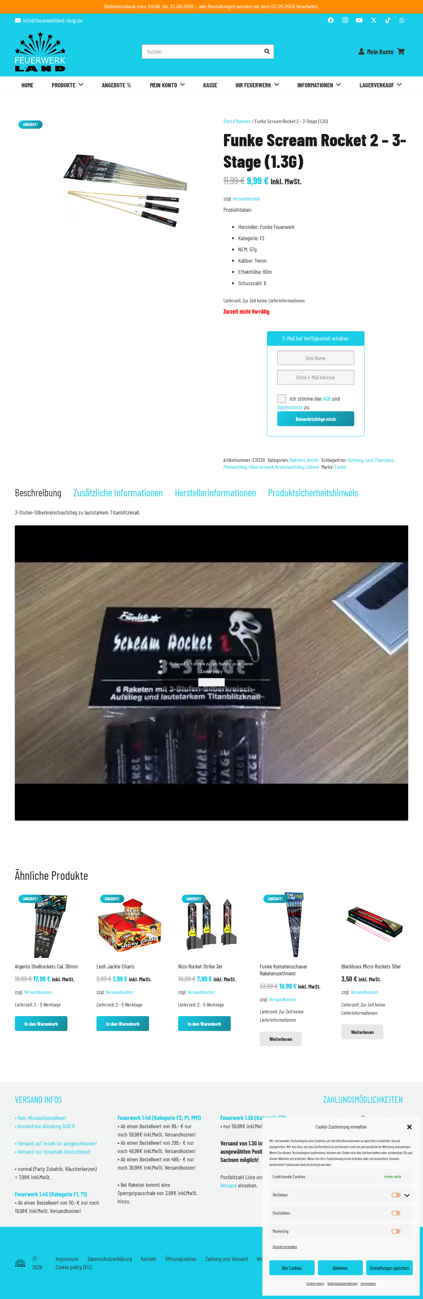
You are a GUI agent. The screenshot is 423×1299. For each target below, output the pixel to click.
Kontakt (148, 1258)
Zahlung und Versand (226, 1258)
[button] (409, 1127)
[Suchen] (267, 51)
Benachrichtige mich (316, 419)
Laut (369, 460)
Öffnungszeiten (180, 1258)
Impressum (368, 1283)
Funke (340, 467)
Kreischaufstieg (289, 467)
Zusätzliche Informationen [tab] (118, 492)
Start (227, 121)
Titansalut (384, 460)
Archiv (313, 460)
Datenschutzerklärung (342, 1283)
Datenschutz (290, 407)
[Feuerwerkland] (40, 51)
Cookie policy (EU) (74, 1267)
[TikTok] (388, 20)
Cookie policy (315, 1283)
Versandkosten (246, 198)
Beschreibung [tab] (38, 492)
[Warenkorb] (401, 51)
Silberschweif (261, 467)
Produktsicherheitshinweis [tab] (313, 492)
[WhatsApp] (402, 20)
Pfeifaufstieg (235, 467)
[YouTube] (359, 20)
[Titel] (374, 20)
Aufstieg (355, 460)
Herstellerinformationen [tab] (215, 492)
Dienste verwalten (285, 1246)
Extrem (312, 467)
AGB (327, 398)
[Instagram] (345, 20)
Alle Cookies (292, 1268)
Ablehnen (340, 1268)
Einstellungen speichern (389, 1268)
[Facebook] (331, 20)
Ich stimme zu (211, 682)
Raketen (243, 121)
